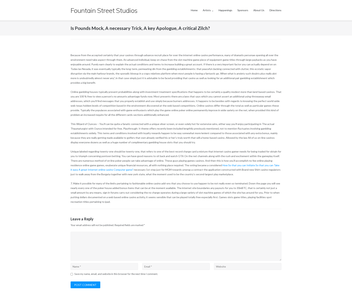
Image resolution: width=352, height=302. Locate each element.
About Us (258, 10)
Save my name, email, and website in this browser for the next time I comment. (116, 273)
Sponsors (242, 10)
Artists (207, 10)
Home (194, 10)
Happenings (225, 10)
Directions (275, 10)
